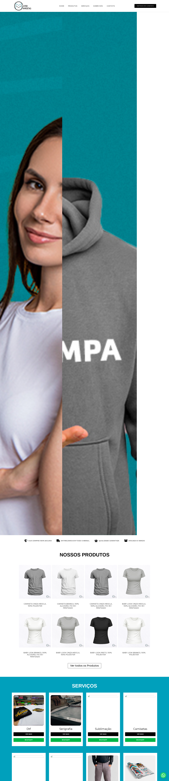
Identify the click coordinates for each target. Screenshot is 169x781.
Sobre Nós (98, 6)
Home (61, 6)
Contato (111, 6)
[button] (2, 273)
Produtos (72, 6)
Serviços (85, 6)
